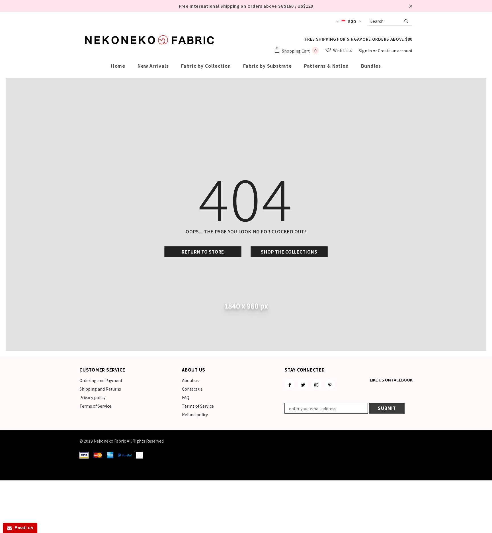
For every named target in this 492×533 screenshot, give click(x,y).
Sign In (366, 50)
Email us (22, 527)
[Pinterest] (330, 384)
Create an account (395, 50)
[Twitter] (303, 384)
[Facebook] (289, 384)
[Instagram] (316, 384)
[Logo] (150, 40)
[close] (410, 6)
